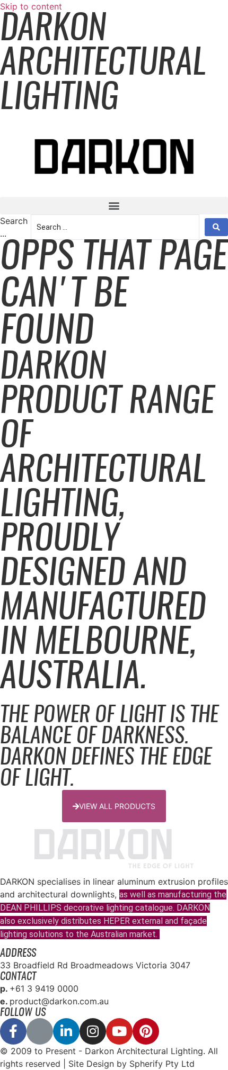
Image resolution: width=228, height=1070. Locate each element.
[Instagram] (93, 1031)
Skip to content (31, 6)
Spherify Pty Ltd (162, 1063)
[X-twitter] (40, 1031)
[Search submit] (216, 227)
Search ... (14, 227)
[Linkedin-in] (66, 1031)
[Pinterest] (146, 1031)
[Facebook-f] (13, 1031)
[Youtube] (119, 1031)
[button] (114, 205)
